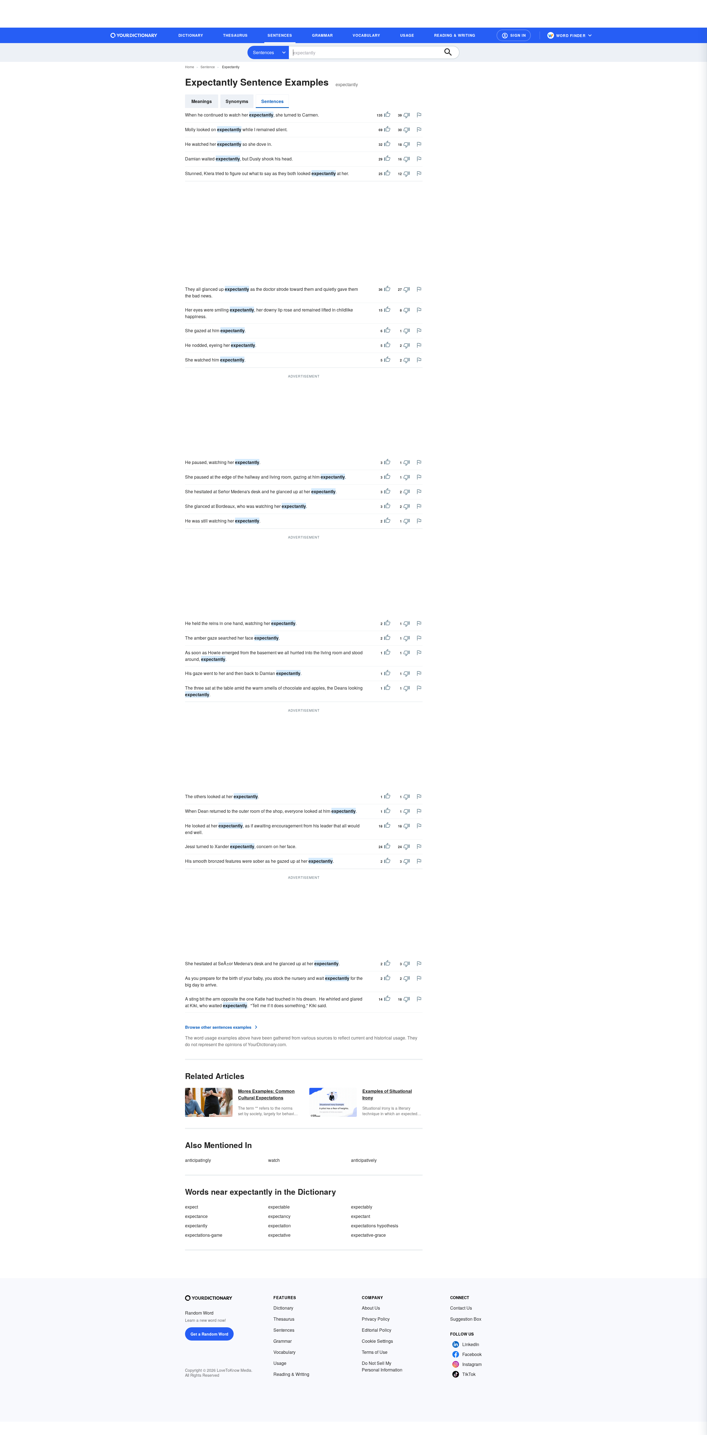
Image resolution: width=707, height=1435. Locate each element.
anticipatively (364, 1160)
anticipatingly (198, 1160)
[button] (514, 35)
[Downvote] (406, 115)
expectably (361, 1207)
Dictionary (283, 1308)
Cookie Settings (377, 1341)
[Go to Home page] (133, 35)
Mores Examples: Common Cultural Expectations (266, 1094)
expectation (279, 1225)
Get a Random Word (209, 1334)
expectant (360, 1216)
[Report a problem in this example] (419, 115)
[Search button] (450, 52)
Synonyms (237, 101)
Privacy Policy (376, 1319)
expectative (279, 1235)
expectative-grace (368, 1235)
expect (191, 1207)
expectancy (279, 1216)
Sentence (208, 66)
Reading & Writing (291, 1374)
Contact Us (461, 1308)
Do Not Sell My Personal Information (382, 1366)
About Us (371, 1308)
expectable (279, 1207)
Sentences (263, 52)
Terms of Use (374, 1352)
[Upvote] (387, 115)
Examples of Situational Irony (387, 1094)
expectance (196, 1216)
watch (274, 1160)
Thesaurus (283, 1319)
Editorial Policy (376, 1330)
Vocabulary (284, 1352)
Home (189, 66)
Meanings (201, 101)
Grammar (282, 1341)
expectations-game (203, 1235)
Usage (279, 1363)
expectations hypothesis (374, 1225)
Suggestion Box (465, 1319)
